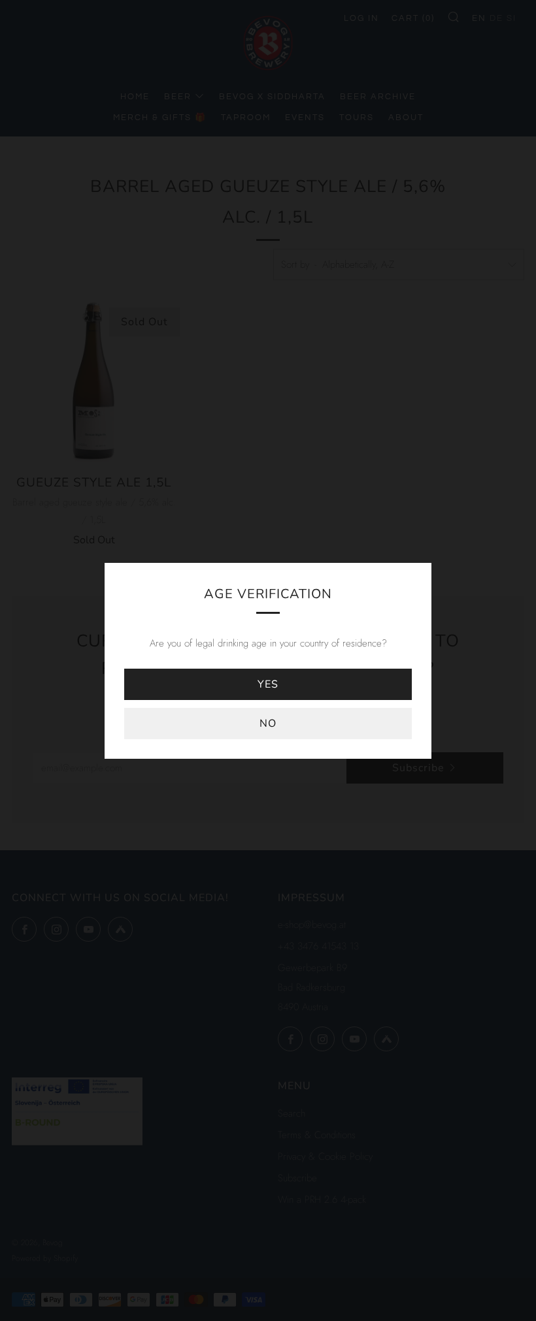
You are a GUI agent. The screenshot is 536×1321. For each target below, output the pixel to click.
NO (268, 723)
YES (268, 684)
